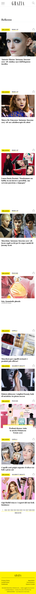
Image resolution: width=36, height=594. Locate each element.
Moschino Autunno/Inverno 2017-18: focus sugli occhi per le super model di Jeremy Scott (17, 243)
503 (15, 510)
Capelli (14, 330)
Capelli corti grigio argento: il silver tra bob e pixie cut (17, 468)
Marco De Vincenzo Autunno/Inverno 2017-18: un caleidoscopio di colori (17, 121)
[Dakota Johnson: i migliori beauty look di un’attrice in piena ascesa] (18, 380)
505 (21, 510)
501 (9, 510)
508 (30, 510)
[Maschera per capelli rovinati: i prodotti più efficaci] (18, 345)
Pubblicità (4, 584)
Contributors (31, 582)
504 (18, 510)
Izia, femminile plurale (10, 301)
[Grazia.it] (18, 3)
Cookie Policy (5, 582)
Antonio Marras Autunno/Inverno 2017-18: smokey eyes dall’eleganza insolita (15, 61)
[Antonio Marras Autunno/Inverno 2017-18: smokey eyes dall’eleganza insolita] (18, 44)
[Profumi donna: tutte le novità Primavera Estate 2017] (18, 416)
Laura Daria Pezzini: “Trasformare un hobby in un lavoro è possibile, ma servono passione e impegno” (17, 180)
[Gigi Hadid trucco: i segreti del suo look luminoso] (18, 488)
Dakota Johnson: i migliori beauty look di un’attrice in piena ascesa (17, 395)
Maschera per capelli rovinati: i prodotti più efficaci (14, 360)
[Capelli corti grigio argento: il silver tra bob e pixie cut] (18, 453)
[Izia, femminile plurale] (18, 287)
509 (33, 510)
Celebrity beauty (18, 366)
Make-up (15, 29)
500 (6, 510)
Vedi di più (18, 513)
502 (12, 510)
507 (27, 510)
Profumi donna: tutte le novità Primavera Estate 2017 (18, 430)
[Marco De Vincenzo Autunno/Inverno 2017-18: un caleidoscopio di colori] (18, 106)
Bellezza (5, 29)
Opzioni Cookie (30, 584)
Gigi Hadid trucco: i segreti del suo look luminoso (17, 503)
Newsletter (31, 580)
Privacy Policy (5, 580)
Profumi (15, 273)
